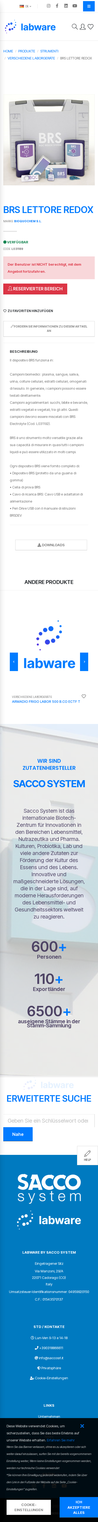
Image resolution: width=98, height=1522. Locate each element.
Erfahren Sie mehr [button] (61, 1440)
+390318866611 (51, 1348)
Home (8, 51)
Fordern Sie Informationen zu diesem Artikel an (50, 329)
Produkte (26, 51)
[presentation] (14, 662)
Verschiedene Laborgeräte (31, 58)
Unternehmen (49, 1416)
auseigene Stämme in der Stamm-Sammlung (49, 1023)
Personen (49, 957)
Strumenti (49, 51)
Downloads (53, 545)
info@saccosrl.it (51, 1358)
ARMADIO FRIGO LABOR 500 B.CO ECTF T (46, 702)
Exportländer (49, 989)
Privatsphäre (51, 1368)
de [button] (26, 6)
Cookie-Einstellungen (51, 1378)
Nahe (18, 1134)
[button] (82, 1426)
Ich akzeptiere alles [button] (79, 1507)
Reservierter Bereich (37, 288)
